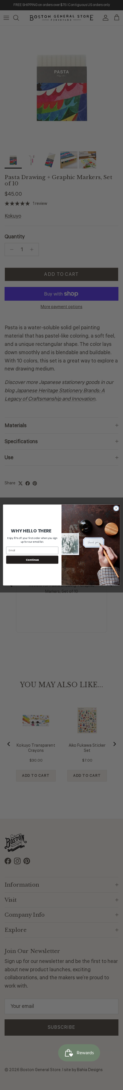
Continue (32, 559)
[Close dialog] (116, 508)
